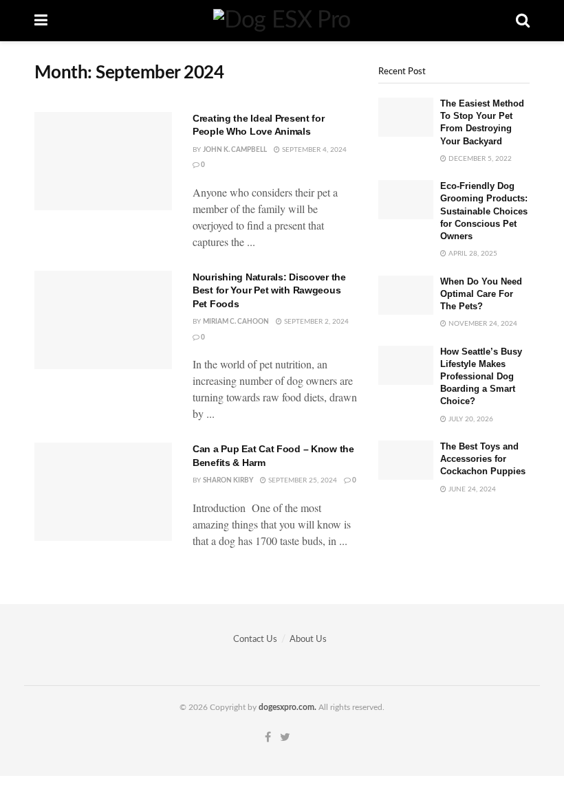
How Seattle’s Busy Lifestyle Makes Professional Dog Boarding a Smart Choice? (481, 376)
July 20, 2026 (469, 419)
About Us (308, 639)
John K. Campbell (235, 149)
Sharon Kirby (228, 480)
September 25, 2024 (301, 480)
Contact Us (255, 639)
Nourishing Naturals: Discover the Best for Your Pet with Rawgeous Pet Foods (269, 290)
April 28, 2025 (471, 253)
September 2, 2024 (315, 321)
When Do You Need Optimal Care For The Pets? (481, 293)
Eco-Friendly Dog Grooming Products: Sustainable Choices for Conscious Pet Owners (484, 211)
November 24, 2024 (481, 323)
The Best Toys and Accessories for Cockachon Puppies (482, 458)
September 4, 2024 (313, 149)
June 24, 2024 (471, 489)
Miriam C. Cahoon (236, 321)
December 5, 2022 (479, 158)
